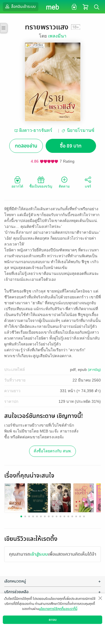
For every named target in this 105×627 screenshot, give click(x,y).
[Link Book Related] (14, 497)
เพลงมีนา (57, 36)
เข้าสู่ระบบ (39, 554)
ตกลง (53, 620)
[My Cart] (85, 6)
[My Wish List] (73, 6)
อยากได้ (17, 186)
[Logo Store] (52, 7)
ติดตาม (64, 186)
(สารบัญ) (94, 370)
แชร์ (88, 186)
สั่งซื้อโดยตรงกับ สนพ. (53, 451)
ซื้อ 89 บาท (70, 146)
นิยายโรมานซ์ (80, 130)
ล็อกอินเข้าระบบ (23, 7)
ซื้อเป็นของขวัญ (40, 186)
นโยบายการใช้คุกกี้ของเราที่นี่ (58, 608)
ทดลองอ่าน (26, 146)
